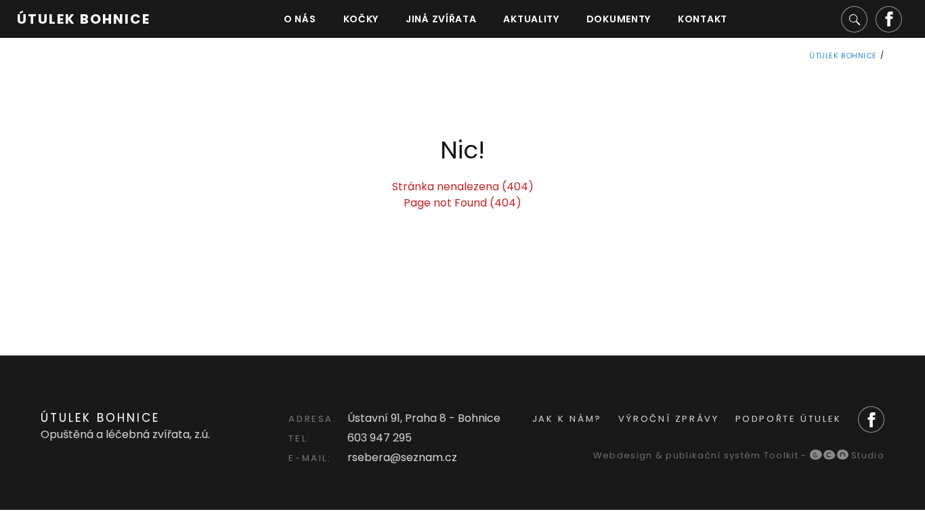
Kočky (361, 19)
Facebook (889, 19)
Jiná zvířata (441, 19)
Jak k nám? (567, 418)
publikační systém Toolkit (732, 455)
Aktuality (531, 19)
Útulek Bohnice (83, 18)
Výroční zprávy (668, 418)
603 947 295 (379, 438)
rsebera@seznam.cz (402, 457)
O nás (300, 19)
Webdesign (623, 455)
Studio (866, 455)
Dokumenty (618, 19)
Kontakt (702, 19)
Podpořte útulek (788, 418)
